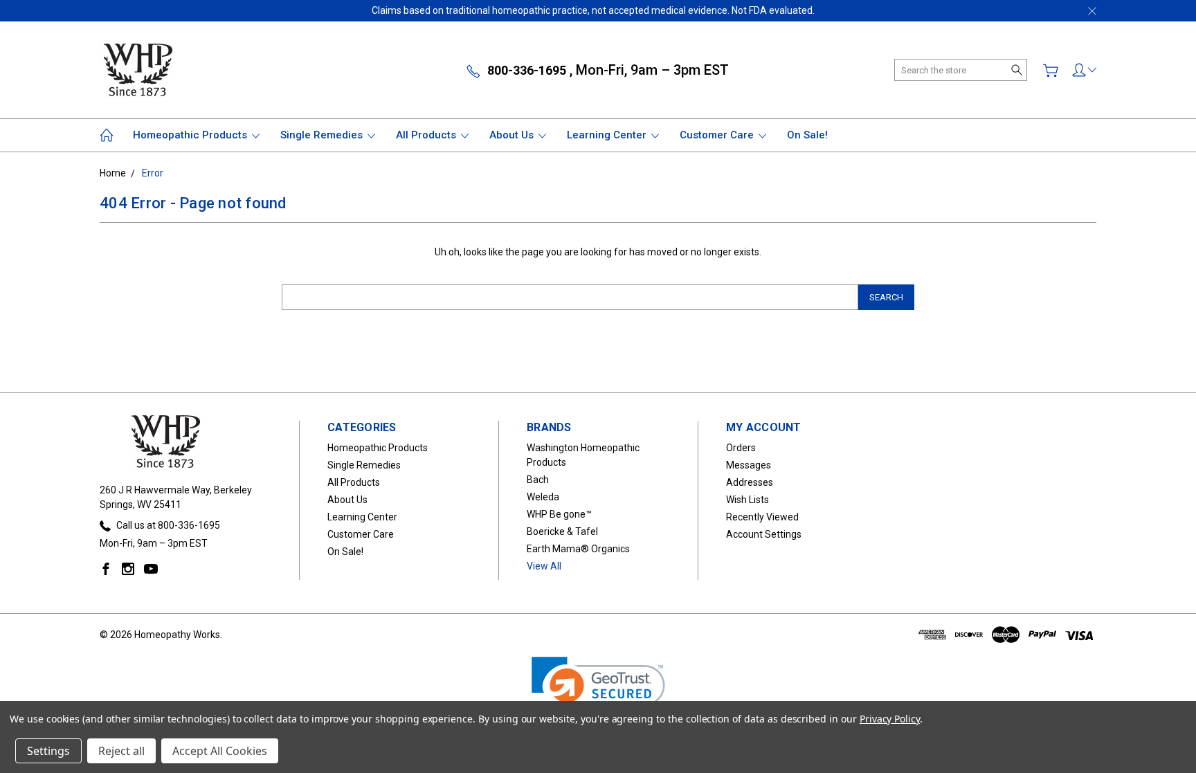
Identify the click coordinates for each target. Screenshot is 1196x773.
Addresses (749, 482)
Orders (741, 447)
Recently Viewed (762, 516)
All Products (427, 135)
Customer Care (718, 135)
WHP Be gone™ (559, 514)
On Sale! (807, 135)
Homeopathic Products (191, 135)
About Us (512, 135)
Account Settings (763, 534)
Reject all (121, 750)
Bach (538, 479)
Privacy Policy (890, 718)
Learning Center (608, 135)
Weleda (543, 496)
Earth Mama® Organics (578, 548)
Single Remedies (322, 135)
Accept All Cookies (219, 750)
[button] (598, 690)
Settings (48, 750)
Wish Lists (747, 499)
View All (544, 566)
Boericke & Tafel (562, 531)
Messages (748, 465)
